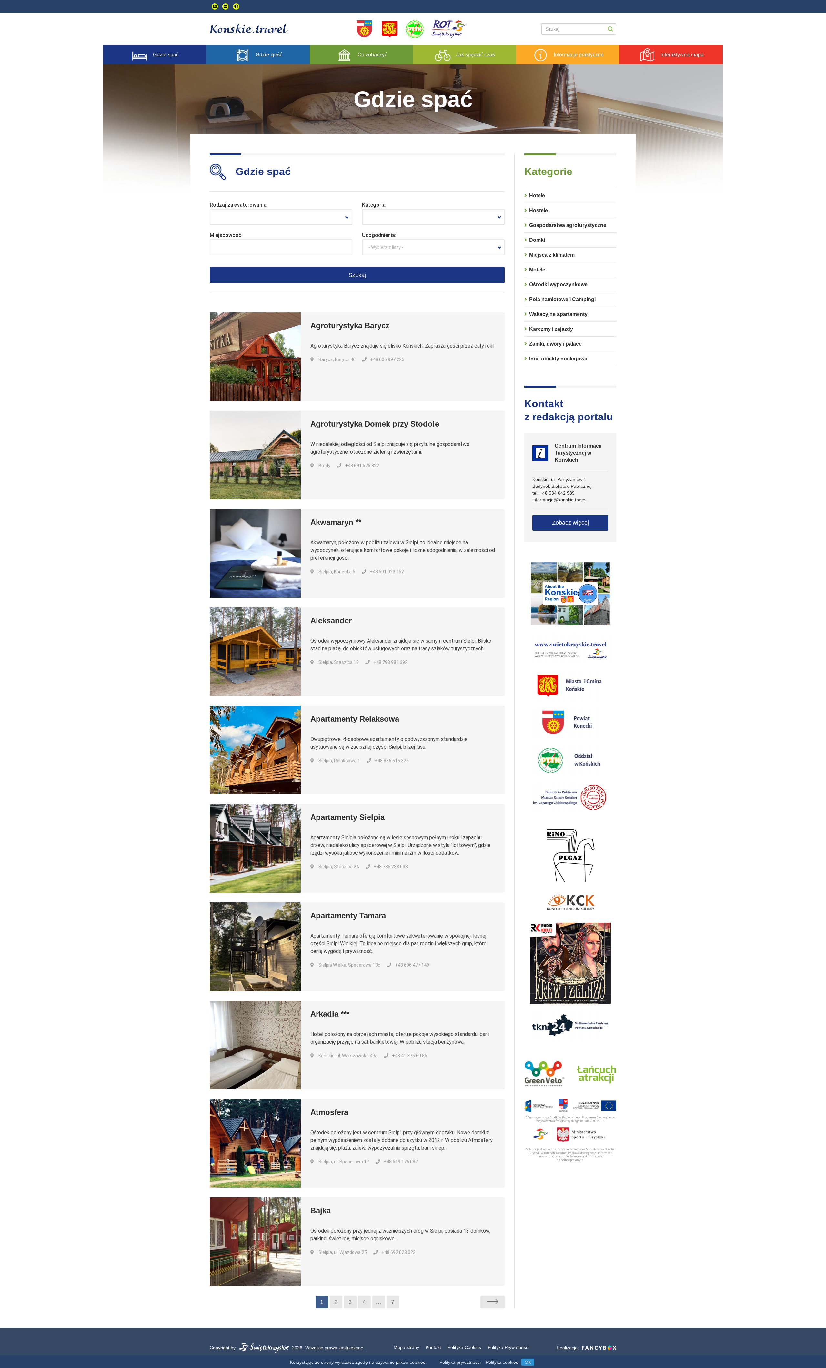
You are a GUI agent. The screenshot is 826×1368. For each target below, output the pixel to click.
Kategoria (374, 205)
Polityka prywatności (460, 1362)
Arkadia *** (329, 1013)
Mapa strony (406, 1347)
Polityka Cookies (464, 1347)
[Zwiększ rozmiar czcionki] (215, 6)
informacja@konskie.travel (559, 499)
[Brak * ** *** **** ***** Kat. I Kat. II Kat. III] (433, 217)
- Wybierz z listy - (385, 247)
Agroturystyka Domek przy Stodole (374, 423)
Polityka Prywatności (508, 1347)
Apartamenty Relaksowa (354, 718)
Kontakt (433, 1347)
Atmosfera (329, 1112)
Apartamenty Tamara (348, 915)
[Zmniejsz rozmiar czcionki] (225, 6)
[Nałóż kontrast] (236, 6)
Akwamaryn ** (335, 522)
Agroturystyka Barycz (349, 325)
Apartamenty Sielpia (347, 817)
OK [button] (528, 1362)
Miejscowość (225, 235)
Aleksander (331, 620)
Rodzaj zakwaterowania (238, 205)
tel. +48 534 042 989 (553, 493)
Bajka (320, 1210)
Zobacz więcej (570, 522)
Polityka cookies (502, 1362)
